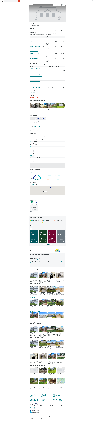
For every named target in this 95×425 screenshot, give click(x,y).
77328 (37, 136)
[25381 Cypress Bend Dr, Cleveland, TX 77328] (60, 343)
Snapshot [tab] (31, 172)
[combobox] (12, 1)
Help (57, 413)
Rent (23, 1)
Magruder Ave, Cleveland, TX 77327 (35, 85)
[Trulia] (30, 411)
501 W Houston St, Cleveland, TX (34, 53)
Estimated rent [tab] (32, 92)
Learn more (57, 214)
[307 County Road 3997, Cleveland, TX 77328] (34, 381)
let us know (53, 416)
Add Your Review (47, 244)
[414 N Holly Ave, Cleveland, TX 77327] (60, 275)
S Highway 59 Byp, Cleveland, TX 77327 (35, 82)
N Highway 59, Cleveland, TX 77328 (35, 81)
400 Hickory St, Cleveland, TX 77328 (35, 87)
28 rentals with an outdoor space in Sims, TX (36, 338)
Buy (20, 1)
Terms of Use (51, 413)
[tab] (32, 155)
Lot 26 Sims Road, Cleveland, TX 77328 (35, 70)
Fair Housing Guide (39, 413)
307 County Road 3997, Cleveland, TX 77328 (36, 74)
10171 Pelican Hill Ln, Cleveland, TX (34, 58)
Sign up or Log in (89, 1)
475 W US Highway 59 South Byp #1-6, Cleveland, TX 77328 (38, 79)
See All (31, 225)
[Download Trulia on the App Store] (34, 411)
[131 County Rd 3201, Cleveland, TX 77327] (52, 370)
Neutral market (37, 179)
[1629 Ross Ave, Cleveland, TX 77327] (34, 105)
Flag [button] (36, 241)
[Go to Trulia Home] (2, 1)
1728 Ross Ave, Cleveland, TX (34, 39)
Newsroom (44, 413)
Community (34, 228)
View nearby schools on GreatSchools (36, 213)
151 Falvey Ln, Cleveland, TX (34, 51)
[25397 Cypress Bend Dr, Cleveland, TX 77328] (43, 315)
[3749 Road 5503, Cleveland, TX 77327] (61, 370)
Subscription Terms (54, 413)
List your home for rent (34, 97)
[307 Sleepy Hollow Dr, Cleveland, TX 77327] (43, 275)
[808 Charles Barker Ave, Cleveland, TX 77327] (51, 302)
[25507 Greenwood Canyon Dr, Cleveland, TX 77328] (51, 289)
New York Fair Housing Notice (32, 407)
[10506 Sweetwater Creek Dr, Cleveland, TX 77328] (60, 289)
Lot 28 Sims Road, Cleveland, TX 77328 (35, 68)
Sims (37, 259)
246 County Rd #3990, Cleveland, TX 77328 (36, 78)
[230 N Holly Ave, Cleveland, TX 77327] (43, 343)
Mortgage (26, 1)
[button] (19, 1)
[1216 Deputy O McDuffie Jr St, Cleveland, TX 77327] (43, 105)
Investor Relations (47, 413)
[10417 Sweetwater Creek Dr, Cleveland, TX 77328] (60, 315)
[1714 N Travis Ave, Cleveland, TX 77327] (52, 381)
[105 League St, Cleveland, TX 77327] (61, 105)
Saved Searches (83, 1)
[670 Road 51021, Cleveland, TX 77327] (34, 275)
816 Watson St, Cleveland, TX (34, 41)
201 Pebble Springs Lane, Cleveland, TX (35, 46)
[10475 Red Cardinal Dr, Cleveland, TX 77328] (51, 315)
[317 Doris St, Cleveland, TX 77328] (61, 381)
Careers (42, 413)
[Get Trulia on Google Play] (39, 411)
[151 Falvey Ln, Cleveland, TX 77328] (43, 370)
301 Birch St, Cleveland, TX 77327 (34, 84)
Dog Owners (39, 228)
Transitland (39, 403)
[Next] (64, 107)
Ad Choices (62, 413)
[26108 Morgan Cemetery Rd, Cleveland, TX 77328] (51, 343)
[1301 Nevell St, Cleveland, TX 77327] (51, 275)
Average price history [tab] (37, 172)
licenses (49, 405)
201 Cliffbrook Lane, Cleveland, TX (34, 48)
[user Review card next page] (65, 236)
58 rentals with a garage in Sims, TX (35, 284)
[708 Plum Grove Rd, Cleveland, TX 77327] (34, 370)
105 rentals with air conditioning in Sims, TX (36, 297)
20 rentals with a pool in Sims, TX (35, 311)
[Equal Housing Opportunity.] (38, 418)
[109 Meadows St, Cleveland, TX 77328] (43, 381)
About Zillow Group (35, 413)
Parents (43, 228)
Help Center (44, 418)
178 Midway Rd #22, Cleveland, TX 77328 (35, 72)
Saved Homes (78, 1)
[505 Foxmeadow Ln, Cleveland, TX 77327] (52, 105)
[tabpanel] (47, 103)
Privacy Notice (59, 413)
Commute (47, 228)
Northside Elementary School (36, 265)
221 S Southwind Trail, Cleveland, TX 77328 (36, 76)
